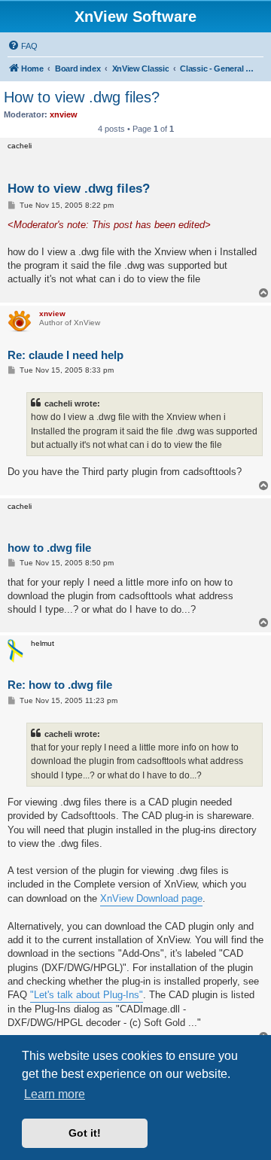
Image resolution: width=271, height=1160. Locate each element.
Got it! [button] (85, 1133)
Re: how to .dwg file (60, 684)
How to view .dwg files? (82, 97)
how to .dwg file (49, 547)
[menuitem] (23, 46)
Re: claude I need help (65, 355)
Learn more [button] (54, 1094)
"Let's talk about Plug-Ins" (86, 994)
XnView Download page (151, 898)
